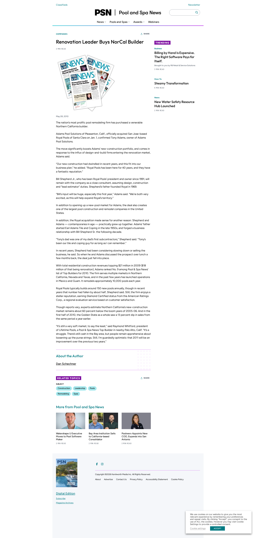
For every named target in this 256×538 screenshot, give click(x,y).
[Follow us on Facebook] (97, 464)
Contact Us (121, 479)
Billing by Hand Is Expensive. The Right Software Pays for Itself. (174, 57)
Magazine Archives (64, 503)
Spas (76, 393)
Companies (61, 34)
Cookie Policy (177, 479)
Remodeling (63, 393)
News (100, 22)
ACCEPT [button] (217, 528)
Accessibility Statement (157, 479)
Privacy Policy (136, 479)
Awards (137, 22)
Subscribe (60, 498)
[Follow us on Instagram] (102, 464)
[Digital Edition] (66, 485)
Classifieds (61, 4)
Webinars (153, 22)
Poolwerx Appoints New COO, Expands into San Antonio (135, 436)
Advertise (108, 479)
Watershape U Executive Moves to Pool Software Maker (69, 436)
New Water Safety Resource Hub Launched (174, 104)
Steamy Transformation (171, 83)
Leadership (80, 388)
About (98, 479)
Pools (92, 388)
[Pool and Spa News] (128, 12)
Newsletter (194, 4)
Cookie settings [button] (198, 528)
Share (146, 34)
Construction (64, 388)
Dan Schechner (66, 364)
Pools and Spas (118, 22)
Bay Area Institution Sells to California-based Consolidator (102, 436)
